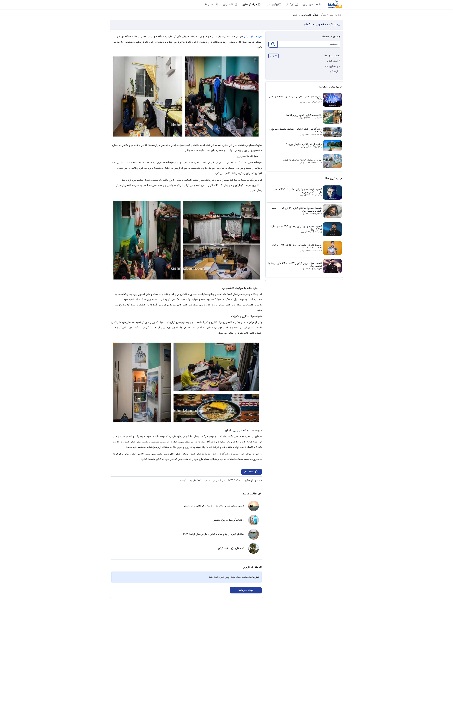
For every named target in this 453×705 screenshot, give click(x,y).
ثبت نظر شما (245, 590)
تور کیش (289, 4)
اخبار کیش (332, 61)
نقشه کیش (228, 4)
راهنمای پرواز (331, 66)
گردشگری (333, 72)
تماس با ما (210, 4)
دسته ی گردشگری (253, 481)
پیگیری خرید (271, 4)
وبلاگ (323, 15)
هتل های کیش (310, 4)
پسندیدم (249, 471)
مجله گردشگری (249, 4)
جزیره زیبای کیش (253, 37)
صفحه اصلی (335, 15)
